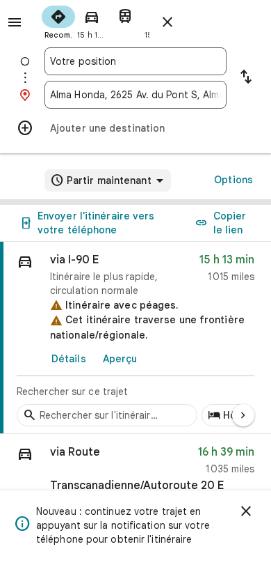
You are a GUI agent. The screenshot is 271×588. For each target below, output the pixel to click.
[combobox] (135, 61)
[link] (135, 338)
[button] (135, 473)
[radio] (58, 21)
